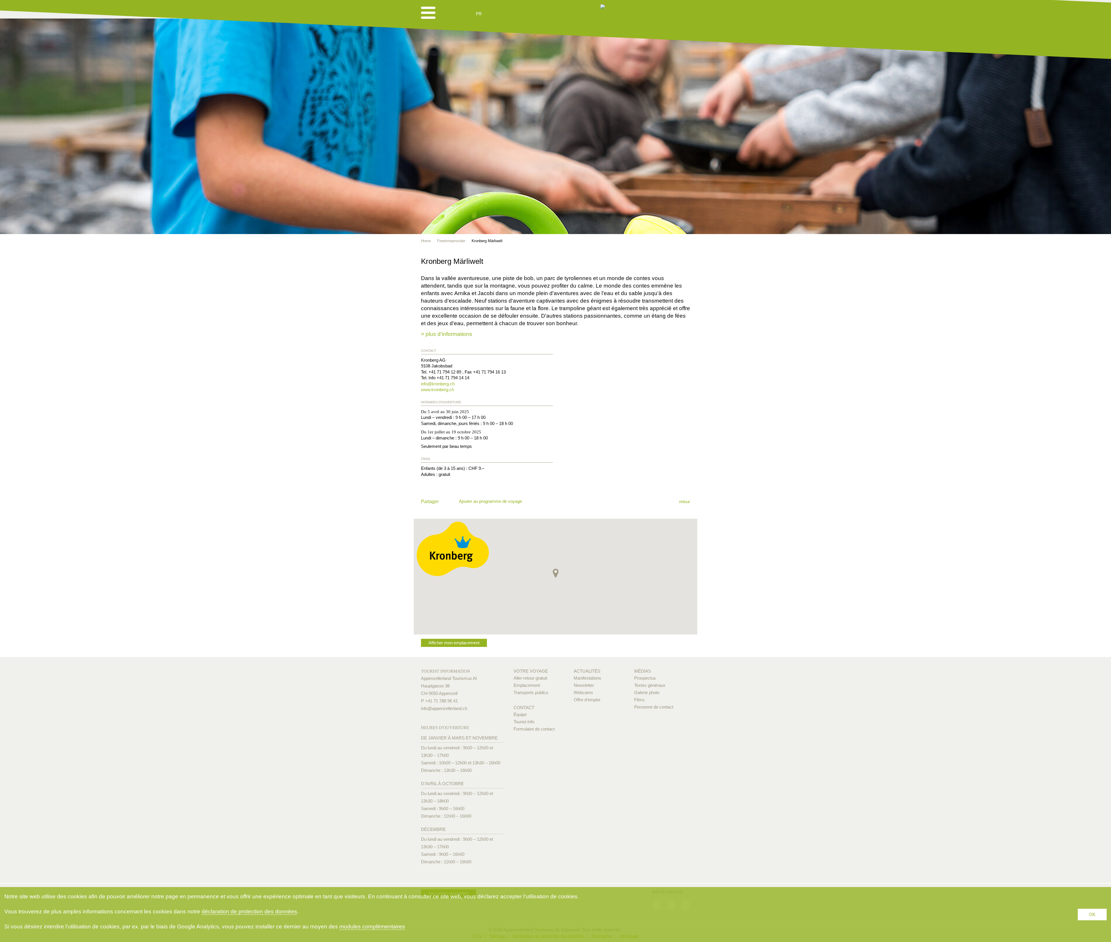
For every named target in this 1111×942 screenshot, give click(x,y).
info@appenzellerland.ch (444, 708)
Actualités (587, 671)
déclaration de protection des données (249, 911)
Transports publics (531, 692)
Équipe (520, 714)
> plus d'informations (446, 334)
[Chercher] (509, 14)
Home (426, 241)
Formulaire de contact (534, 728)
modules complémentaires (372, 926)
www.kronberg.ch (437, 389)
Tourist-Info (524, 721)
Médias (642, 671)
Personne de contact (653, 706)
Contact (524, 707)
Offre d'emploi (587, 699)
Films (639, 699)
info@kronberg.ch (438, 383)
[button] (556, 573)
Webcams (583, 692)
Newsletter (584, 685)
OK (1092, 914)
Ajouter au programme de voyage (490, 501)
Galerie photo (646, 692)
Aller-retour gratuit (530, 678)
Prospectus (645, 678)
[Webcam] (494, 14)
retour (684, 501)
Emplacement (527, 685)
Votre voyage (531, 671)
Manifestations (587, 678)
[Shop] (523, 14)
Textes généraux (649, 685)
